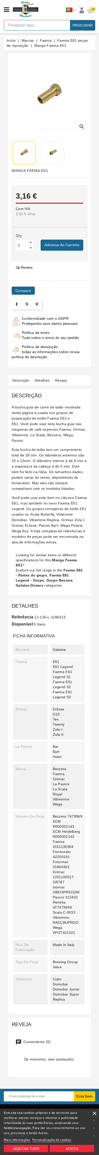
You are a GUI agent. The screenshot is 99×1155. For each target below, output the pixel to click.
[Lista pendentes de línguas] (70, 10)
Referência (22, 617)
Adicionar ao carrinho (61, 245)
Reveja (61, 380)
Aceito (72, 1148)
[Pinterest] (37, 304)
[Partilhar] (16, 304)
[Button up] (31, 242)
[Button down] (31, 248)
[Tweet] (27, 304)
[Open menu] (6, 10)
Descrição (20, 380)
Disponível (22, 624)
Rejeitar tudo (26, 1148)
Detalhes (42, 380)
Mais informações (17, 1140)
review (26, 267)
